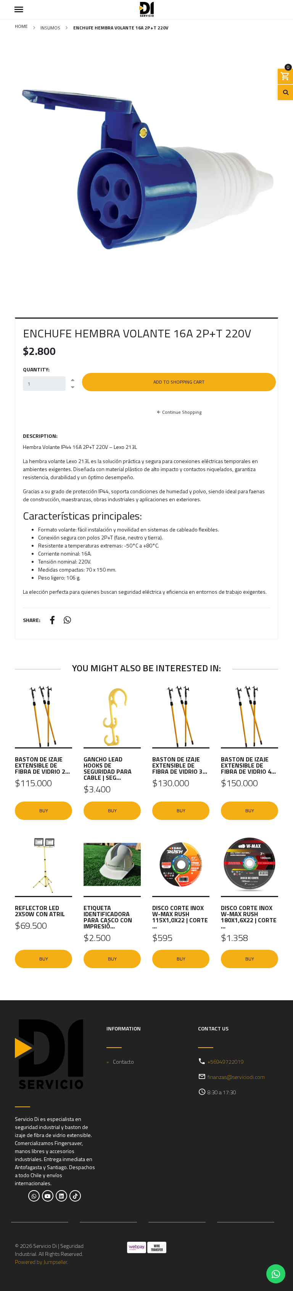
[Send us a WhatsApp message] (275, 1273)
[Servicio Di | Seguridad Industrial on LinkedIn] (61, 1196)
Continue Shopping (181, 412)
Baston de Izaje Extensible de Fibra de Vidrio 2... (42, 765)
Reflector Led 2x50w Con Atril (40, 910)
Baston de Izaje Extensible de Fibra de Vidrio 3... (179, 765)
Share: (31, 620)
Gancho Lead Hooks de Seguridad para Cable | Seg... (108, 768)
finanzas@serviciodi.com (236, 1077)
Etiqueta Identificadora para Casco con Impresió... (108, 917)
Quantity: (36, 369)
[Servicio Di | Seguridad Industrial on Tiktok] (75, 1196)
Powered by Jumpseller (41, 1262)
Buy (43, 810)
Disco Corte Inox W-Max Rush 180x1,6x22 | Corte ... (249, 917)
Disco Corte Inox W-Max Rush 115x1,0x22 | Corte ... (180, 917)
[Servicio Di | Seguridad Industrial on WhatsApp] (34, 1196)
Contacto (123, 1062)
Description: (40, 436)
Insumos (50, 27)
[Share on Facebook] (52, 621)
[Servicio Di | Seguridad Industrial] (146, 9)
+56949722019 (226, 1062)
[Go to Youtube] (47, 1196)
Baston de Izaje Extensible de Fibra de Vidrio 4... (248, 765)
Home (21, 26)
